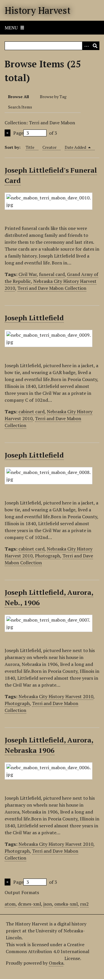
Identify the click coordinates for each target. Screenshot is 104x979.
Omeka (56, 963)
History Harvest (37, 10)
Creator (49, 147)
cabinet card (31, 411)
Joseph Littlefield (34, 317)
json (47, 904)
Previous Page (7, 132)
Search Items (20, 107)
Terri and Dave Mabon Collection (51, 288)
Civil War (27, 274)
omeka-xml (66, 904)
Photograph (47, 556)
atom (10, 904)
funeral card (52, 274)
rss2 (84, 904)
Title (30, 147)
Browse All (18, 96)
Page (18, 133)
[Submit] (95, 45)
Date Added (76, 147)
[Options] (86, 45)
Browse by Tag (53, 96)
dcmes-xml (29, 904)
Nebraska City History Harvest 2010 (55, 696)
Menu (11, 27)
